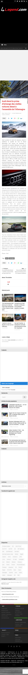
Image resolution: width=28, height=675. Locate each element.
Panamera (20, 562)
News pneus (18, 637)
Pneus (16, 635)
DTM (20, 556)
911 (13, 546)
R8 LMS (20, 567)
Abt (15, 549)
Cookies (14, 664)
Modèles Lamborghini (20, 622)
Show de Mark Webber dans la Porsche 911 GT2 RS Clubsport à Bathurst (20, 271)
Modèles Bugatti (5, 632)
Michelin (8, 562)
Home (4, 97)
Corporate (4, 608)
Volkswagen (9, 575)
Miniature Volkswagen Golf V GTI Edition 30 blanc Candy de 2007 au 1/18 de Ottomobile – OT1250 (17, 423)
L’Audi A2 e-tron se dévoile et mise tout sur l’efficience (7, 324)
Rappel (3, 570)
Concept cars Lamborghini (18, 625)
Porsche (13, 564)
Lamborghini (21, 559)
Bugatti (21, 554)
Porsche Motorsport (20, 564)
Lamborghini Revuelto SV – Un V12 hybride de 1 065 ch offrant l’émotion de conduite (17, 406)
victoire (3, 575)
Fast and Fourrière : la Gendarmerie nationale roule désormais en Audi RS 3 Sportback (20, 325)
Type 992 (11, 572)
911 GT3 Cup (18, 546)
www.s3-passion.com (8, 594)
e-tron (3, 559)
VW (14, 575)
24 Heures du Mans (6, 546)
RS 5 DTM (9, 570)
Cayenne (4, 556)
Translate (13, 389)
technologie (4, 572)
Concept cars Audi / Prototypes (6, 615)
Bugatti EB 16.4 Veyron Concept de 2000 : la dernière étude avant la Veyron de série (17, 414)
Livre (3, 562)
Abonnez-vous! (5, 583)
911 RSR (10, 549)
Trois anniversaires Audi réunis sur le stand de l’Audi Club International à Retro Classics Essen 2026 (7, 306)
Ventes (20, 572)
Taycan (19, 570)
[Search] (25, 397)
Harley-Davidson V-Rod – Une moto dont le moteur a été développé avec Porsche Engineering (16, 432)
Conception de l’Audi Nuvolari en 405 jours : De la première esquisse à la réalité (19, 305)
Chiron (9, 556)
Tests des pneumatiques (18, 640)
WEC (19, 575)
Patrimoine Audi (5, 618)
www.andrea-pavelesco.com (9, 599)
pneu (3, 564)
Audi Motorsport (9, 551)
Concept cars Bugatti (5, 635)
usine (16, 572)
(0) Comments (15, 409)
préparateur (11, 567)
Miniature (14, 562)
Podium (7, 564)
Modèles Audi (18, 113)
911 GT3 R (4, 549)
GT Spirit (15, 559)
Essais (16, 630)
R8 (15, 567)
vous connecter (11, 340)
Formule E (9, 559)
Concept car (15, 556)
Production (4, 567)
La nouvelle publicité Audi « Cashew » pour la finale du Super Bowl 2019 (7, 271)
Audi (7, 97)
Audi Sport (17, 551)
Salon (15, 570)
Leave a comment (5, 114)
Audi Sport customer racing (7, 554)
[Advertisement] (14, 26)
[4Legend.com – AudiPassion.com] (14, 8)
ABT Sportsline (21, 549)
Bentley (16, 554)
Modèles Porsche (19, 608)
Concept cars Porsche (18, 614)
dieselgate (12, 258)
